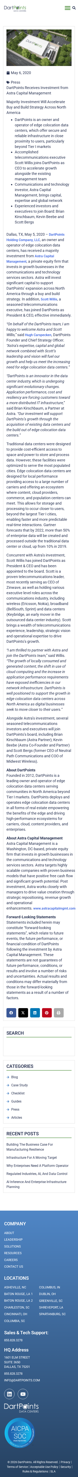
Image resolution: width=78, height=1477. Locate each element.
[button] (67, 8)
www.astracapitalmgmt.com (54, 908)
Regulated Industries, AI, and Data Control (36, 1174)
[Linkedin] (9, 1394)
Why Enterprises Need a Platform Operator (37, 1166)
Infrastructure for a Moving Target (31, 1158)
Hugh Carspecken (38, 335)
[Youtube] (23, 1394)
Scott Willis (49, 299)
